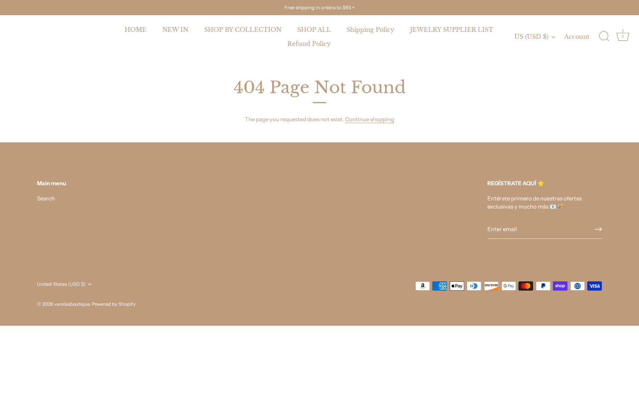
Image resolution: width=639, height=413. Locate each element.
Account (576, 36)
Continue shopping (369, 119)
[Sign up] (598, 229)
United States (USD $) (61, 284)
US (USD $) (531, 36)
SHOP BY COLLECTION (242, 29)
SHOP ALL (314, 29)
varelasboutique (71, 304)
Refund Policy (309, 43)
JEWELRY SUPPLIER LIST (451, 29)
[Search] (604, 36)
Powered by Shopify (114, 304)
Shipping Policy (370, 29)
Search (46, 198)
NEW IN (175, 29)
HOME (135, 29)
